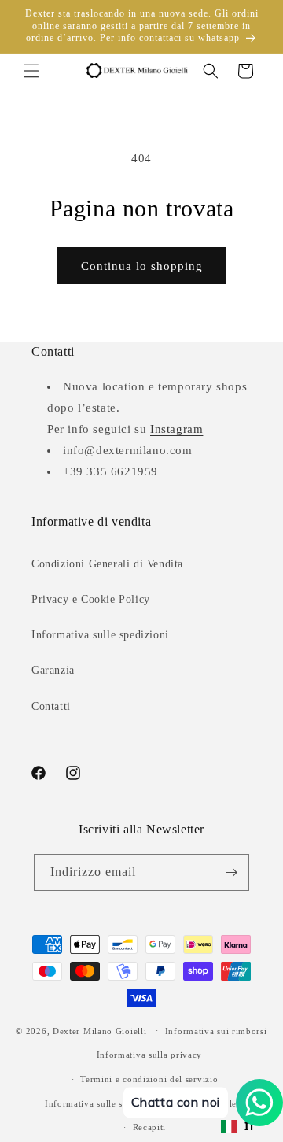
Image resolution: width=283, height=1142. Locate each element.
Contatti (51, 706)
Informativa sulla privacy (150, 1054)
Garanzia (53, 670)
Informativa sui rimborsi (216, 1031)
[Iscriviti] (231, 872)
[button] (31, 71)
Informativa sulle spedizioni (100, 635)
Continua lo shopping (142, 266)
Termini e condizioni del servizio (149, 1079)
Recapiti (150, 1127)
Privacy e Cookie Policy (90, 599)
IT (249, 1125)
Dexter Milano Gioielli (99, 1030)
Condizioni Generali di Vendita (107, 564)
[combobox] (238, 1126)
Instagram (176, 429)
